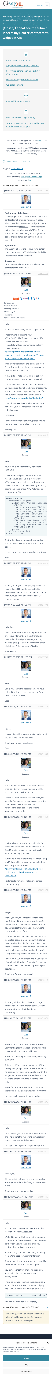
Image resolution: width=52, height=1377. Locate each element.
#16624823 (43, 563)
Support (12, 16)
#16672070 (43, 890)
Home (5, 16)
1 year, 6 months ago (33, 176)
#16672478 (43, 1018)
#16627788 (43, 657)
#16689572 (43, 1151)
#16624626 (43, 435)
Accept (26, 1358)
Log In (40, 5)
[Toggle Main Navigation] (47, 5)
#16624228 (43, 273)
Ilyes (30, 180)
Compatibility (17, 168)
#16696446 (43, 1196)
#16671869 (43, 817)
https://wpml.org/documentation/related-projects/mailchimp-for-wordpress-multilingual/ (24, 872)
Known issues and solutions (18, 60)
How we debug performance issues (22, 79)
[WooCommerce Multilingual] (27, 299)
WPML (39, 140)
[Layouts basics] (14, 299)
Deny (26, 1364)
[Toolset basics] (17, 299)
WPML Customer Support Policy (20, 117)
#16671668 (43, 754)
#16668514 (43, 706)
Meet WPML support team (18, 101)
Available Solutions (14, 85)
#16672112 (43, 980)
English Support (24, 16)
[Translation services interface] (20, 299)
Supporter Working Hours (17, 161)
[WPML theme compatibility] (37, 299)
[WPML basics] (30, 299)
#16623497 (43, 190)
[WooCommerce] (24, 299)
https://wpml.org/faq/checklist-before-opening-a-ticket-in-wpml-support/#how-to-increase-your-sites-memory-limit (25, 355)
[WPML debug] (34, 299)
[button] (48, 1343)
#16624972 (43, 605)
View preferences (26, 1371)
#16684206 (43, 1102)
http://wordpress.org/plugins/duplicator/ (24, 398)
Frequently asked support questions (22, 65)
